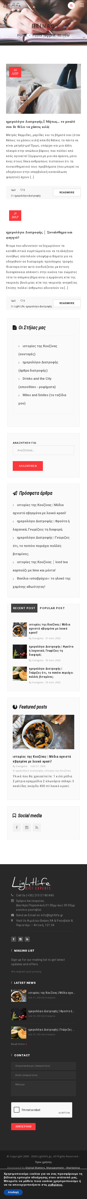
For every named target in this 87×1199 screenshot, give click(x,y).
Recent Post (24, 608)
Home (22, 35)
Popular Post (52, 608)
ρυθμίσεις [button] (55, 1185)
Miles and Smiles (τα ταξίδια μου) (42, 399)
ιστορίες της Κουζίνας (58, 770)
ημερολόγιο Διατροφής (27, 195)
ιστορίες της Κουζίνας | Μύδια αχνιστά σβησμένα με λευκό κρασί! (39, 509)
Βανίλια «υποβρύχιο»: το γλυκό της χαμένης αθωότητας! (42, 583)
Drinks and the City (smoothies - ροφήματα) (37, 383)
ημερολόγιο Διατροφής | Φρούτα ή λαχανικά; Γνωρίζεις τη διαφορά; (41, 525)
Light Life (19, 306)
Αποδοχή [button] (13, 1192)
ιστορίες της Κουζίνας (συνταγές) (37, 350)
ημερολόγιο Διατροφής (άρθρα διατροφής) (38, 366)
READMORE (66, 192)
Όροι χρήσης (43, 1162)
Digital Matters (35, 1167)
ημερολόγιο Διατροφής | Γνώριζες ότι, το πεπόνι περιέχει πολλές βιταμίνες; (41, 546)
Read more (18, 1044)
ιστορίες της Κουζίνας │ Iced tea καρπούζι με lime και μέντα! (40, 566)
